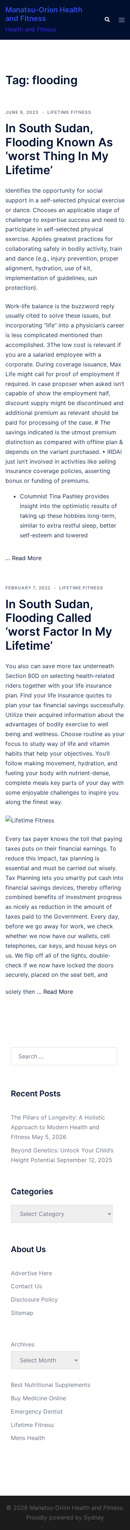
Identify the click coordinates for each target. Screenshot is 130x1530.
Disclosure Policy (34, 1299)
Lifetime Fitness (69, 112)
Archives (22, 1344)
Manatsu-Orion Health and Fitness (43, 14)
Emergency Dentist (37, 1411)
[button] (107, 20)
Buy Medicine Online (38, 1398)
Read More (27, 558)
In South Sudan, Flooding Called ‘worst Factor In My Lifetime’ (58, 625)
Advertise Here (31, 1273)
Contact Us (26, 1286)
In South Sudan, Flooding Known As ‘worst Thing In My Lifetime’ (59, 149)
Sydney (94, 1517)
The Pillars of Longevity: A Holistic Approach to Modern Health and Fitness (58, 1127)
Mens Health (28, 1437)
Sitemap (22, 1312)
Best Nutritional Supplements (50, 1384)
